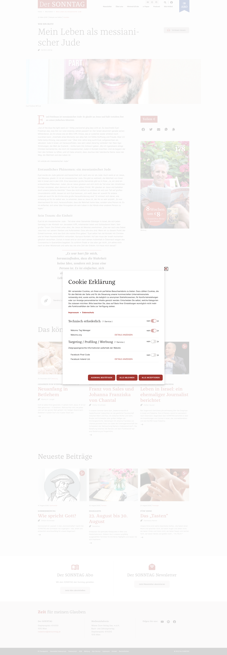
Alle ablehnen (127, 378)
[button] (137, 334)
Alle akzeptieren (151, 378)
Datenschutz (88, 312)
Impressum (73, 312)
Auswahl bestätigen (101, 378)
